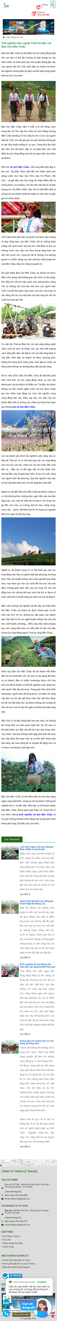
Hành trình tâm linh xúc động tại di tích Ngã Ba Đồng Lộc (36, 902)
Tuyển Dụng (8, 1246)
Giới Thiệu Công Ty (11, 1236)
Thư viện (6, 1239)
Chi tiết (24, 894)
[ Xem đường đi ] (13, 1191)
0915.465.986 (43, 15)
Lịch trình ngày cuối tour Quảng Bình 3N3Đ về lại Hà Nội (36, 848)
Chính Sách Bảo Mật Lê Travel (16, 1260)
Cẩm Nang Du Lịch (14, 37)
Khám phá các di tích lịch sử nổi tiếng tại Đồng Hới (36, 1042)
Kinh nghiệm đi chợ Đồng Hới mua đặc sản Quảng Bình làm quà (37, 965)
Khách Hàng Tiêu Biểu (12, 1243)
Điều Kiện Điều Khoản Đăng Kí (16, 1267)
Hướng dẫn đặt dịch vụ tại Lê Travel (18, 1263)
